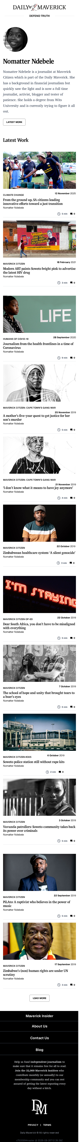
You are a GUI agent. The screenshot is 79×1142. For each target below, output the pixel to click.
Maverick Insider (39, 1016)
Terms (47, 1125)
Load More (39, 998)
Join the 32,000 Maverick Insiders (36, 1070)
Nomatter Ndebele (13, 207)
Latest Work (14, 122)
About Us (39, 1026)
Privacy (33, 1125)
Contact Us (39, 1038)
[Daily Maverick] (39, 7)
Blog (39, 1049)
